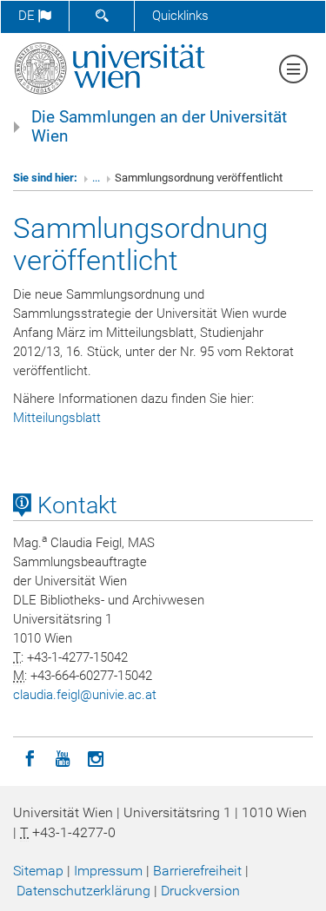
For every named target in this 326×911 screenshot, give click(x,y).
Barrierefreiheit (197, 870)
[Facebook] (29, 757)
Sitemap (38, 870)
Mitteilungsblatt (57, 418)
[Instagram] (95, 757)
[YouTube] (62, 757)
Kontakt (74, 505)
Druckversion (200, 890)
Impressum (108, 870)
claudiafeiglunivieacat (84, 695)
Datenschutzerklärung (83, 890)
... (96, 177)
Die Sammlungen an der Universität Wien (159, 127)
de (28, 15)
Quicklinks (180, 15)
